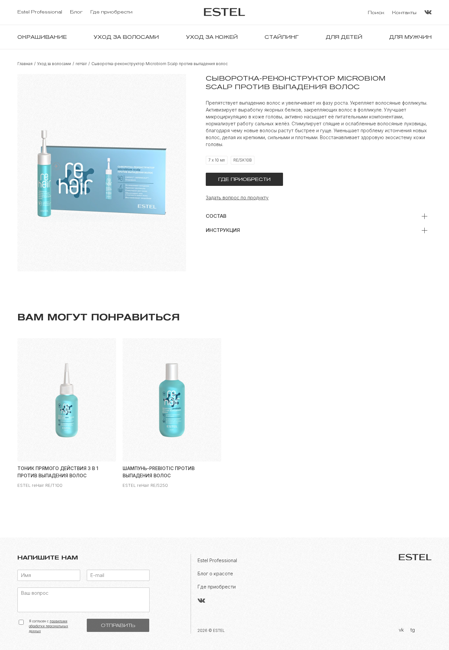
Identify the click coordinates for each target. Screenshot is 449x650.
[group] (66, 413)
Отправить (118, 625)
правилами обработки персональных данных (48, 626)
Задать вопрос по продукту (237, 197)
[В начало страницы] (431, 635)
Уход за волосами (126, 37)
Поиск (376, 12)
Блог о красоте (215, 573)
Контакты (404, 12)
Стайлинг (281, 37)
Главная (25, 64)
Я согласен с (48, 626)
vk (401, 630)
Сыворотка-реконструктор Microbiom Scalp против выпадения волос (159, 64)
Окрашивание (42, 37)
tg (413, 630)
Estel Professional (39, 12)
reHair (81, 64)
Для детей (344, 37)
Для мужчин (410, 37)
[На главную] (224, 12)
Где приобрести (111, 12)
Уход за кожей (212, 37)
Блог (76, 12)
